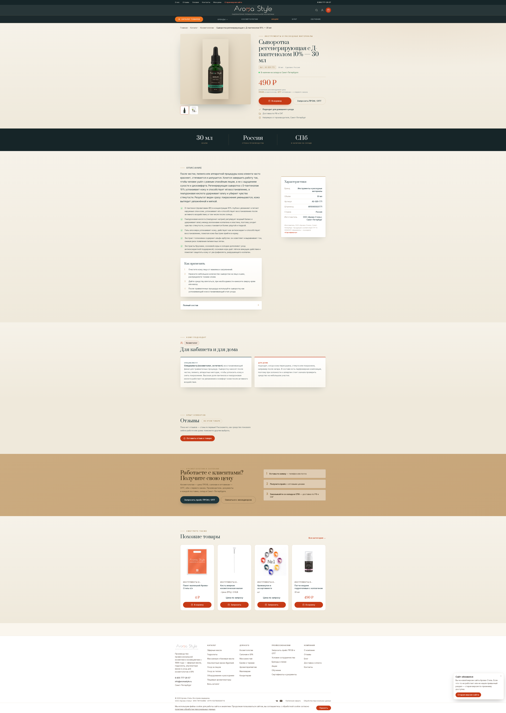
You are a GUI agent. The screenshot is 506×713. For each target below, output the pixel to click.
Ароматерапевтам (248, 667)
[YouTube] (281, 701)
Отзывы (186, 2)
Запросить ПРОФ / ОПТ (309, 101)
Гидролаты (212, 654)
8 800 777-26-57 (324, 2)
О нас (177, 2)
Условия (195, 2)
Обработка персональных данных (317, 701)
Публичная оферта (293, 701)
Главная (184, 28)
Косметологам (250, 19)
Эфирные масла (214, 650)
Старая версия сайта (233, 2)
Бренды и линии (279, 662)
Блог (294, 19)
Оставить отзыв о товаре (199, 438)
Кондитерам (245, 675)
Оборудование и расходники (220, 675)
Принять (323, 708)
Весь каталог (213, 684)
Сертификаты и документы (284, 674)
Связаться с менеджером (238, 500)
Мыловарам (245, 671)
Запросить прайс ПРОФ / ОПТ (199, 500)
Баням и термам (247, 663)
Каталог (194, 28)
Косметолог (191, 343)
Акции (274, 19)
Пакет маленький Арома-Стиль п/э (195, 587)
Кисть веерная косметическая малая (231, 587)
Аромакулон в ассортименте (264, 587)
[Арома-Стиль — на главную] (253, 10)
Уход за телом (214, 671)
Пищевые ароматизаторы (219, 680)
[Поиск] (316, 10)
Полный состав (190, 305)
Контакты (206, 2)
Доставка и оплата (313, 663)
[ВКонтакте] (277, 701)
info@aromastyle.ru (183, 681)
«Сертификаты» (290, 232)
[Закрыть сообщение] (501, 676)
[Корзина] (328, 10)
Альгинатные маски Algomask (220, 663)
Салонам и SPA (246, 654)
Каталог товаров (191, 19)
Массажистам (246, 659)
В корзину (277, 101)
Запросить (236, 605)
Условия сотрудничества (283, 657)
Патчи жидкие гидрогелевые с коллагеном (309, 587)
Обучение (316, 19)
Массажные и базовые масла (220, 659)
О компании (309, 650)
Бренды (222, 19)
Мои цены (217, 2)
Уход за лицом (214, 667)
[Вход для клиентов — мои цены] (322, 10)
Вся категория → (317, 538)
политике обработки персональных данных (195, 709)
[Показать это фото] (184, 110)
